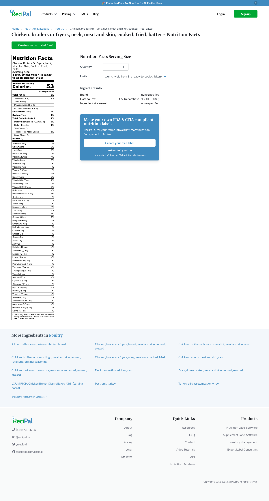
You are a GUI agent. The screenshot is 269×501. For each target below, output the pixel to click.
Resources (188, 427)
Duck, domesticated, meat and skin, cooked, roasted (210, 370)
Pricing (128, 442)
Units (83, 76)
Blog (96, 14)
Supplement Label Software (240, 434)
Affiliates (126, 456)
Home (15, 28)
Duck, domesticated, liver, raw (113, 370)
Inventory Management (242, 442)
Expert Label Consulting (242, 449)
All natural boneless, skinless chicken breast (39, 344)
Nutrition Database (37, 28)
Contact (190, 442)
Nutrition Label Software (241, 427)
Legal (129, 449)
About (128, 427)
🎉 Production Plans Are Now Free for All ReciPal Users (132, 3)
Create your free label (119, 143)
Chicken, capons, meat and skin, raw (200, 357)
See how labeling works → (120, 150)
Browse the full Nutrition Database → (29, 396)
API (192, 456)
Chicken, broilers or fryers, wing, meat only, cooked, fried (130, 357)
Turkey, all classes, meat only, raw (198, 383)
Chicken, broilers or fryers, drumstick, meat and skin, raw (213, 344)
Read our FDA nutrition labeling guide (128, 155)
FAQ (192, 434)
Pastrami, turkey (105, 383)
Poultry (59, 28)
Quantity (86, 66)
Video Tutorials (185, 449)
